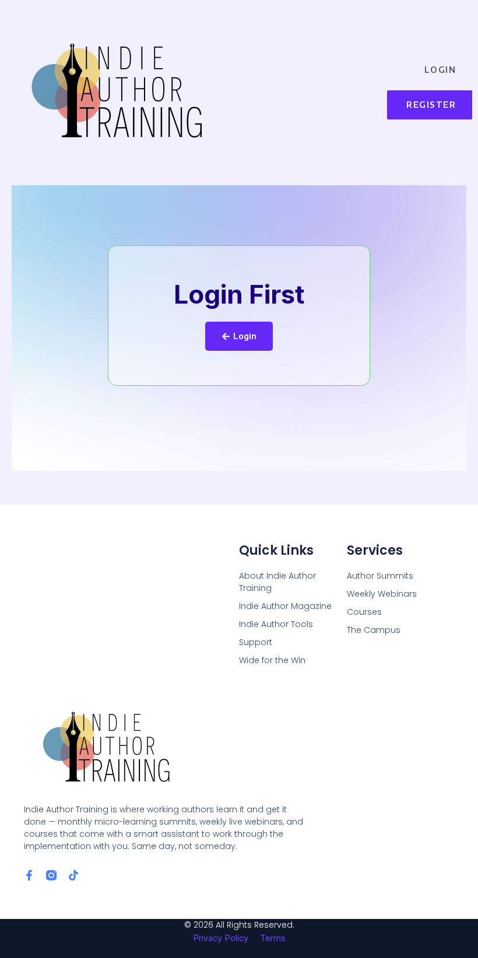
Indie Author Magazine (285, 606)
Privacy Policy (220, 938)
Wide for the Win (272, 660)
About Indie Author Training (277, 582)
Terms (273, 938)
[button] (318, 87)
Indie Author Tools (276, 624)
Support (255, 642)
